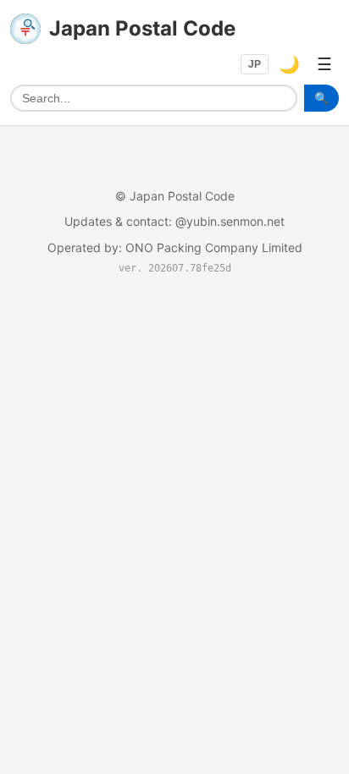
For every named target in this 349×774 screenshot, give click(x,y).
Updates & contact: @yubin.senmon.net (174, 221)
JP (254, 64)
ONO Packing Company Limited (213, 247)
